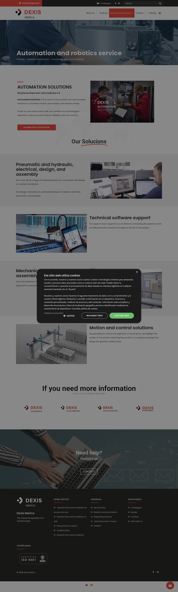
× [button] (137, 272)
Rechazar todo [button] (95, 315)
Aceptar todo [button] (121, 315)
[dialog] (89, 296)
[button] (69, 315)
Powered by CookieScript (53, 313)
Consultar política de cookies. (85, 308)
